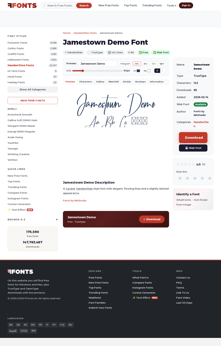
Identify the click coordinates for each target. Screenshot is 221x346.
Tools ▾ (171, 5)
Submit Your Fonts (100, 307)
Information (157, 81)
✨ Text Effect (20, 209)
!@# (162, 63)
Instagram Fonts (18, 198)
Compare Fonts (17, 192)
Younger (13, 148)
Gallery (100, 81)
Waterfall (113, 81)
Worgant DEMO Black (21, 125)
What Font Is (140, 277)
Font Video (183, 297)
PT (54, 324)
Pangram (125, 63)
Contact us (183, 277)
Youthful (13, 142)
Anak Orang (15, 137)
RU (70, 324)
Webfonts (95, 297)
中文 (62, 324)
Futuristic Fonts (17, 42)
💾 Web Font (193, 147)
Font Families (97, 302)
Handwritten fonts (85, 32)
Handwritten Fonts (21, 65)
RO (33, 324)
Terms (180, 287)
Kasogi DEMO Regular (21, 131)
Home (67, 32)
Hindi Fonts (15, 76)
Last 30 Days (184, 302)
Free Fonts (95, 277)
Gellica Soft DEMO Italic (23, 120)
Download (153, 219)
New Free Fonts (109, 5)
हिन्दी (33, 330)
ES (25, 324)
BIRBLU (12, 108)
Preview (70, 81)
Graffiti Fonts (16, 54)
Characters (85, 81)
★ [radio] (179, 178)
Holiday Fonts (16, 82)
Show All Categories (33, 89)
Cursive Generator (19, 204)
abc (146, 63)
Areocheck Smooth (20, 114)
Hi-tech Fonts (16, 71)
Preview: (71, 63)
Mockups (140, 81)
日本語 (24, 330)
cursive (70, 188)
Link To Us (182, 292)
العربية (12, 330)
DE (18, 324)
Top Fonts (130, 5)
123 (153, 63)
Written (12, 159)
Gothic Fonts (16, 48)
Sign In (186, 5)
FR (40, 324)
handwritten (84, 188)
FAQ (179, 282)
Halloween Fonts (18, 59)
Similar (127, 81)
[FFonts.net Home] (22, 5)
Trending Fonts (152, 5)
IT (47, 324)
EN (10, 324)
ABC (137, 63)
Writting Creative (18, 154)
